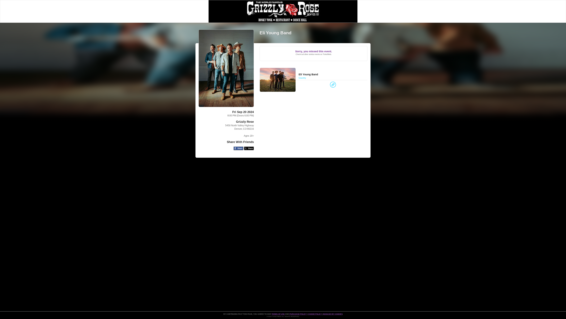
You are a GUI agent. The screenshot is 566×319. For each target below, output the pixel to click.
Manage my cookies (333, 314)
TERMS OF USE (278, 314)
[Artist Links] (333, 85)
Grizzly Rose (245, 121)
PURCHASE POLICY (298, 314)
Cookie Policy (315, 314)
